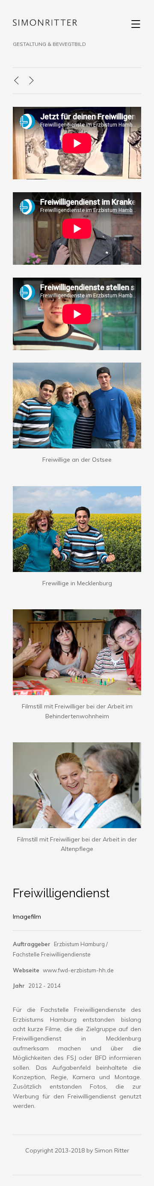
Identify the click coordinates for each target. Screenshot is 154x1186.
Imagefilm (27, 916)
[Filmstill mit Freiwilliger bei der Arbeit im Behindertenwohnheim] (77, 614)
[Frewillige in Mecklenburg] (77, 491)
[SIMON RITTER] (45, 24)
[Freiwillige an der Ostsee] (77, 367)
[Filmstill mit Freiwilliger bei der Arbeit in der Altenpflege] (77, 747)
